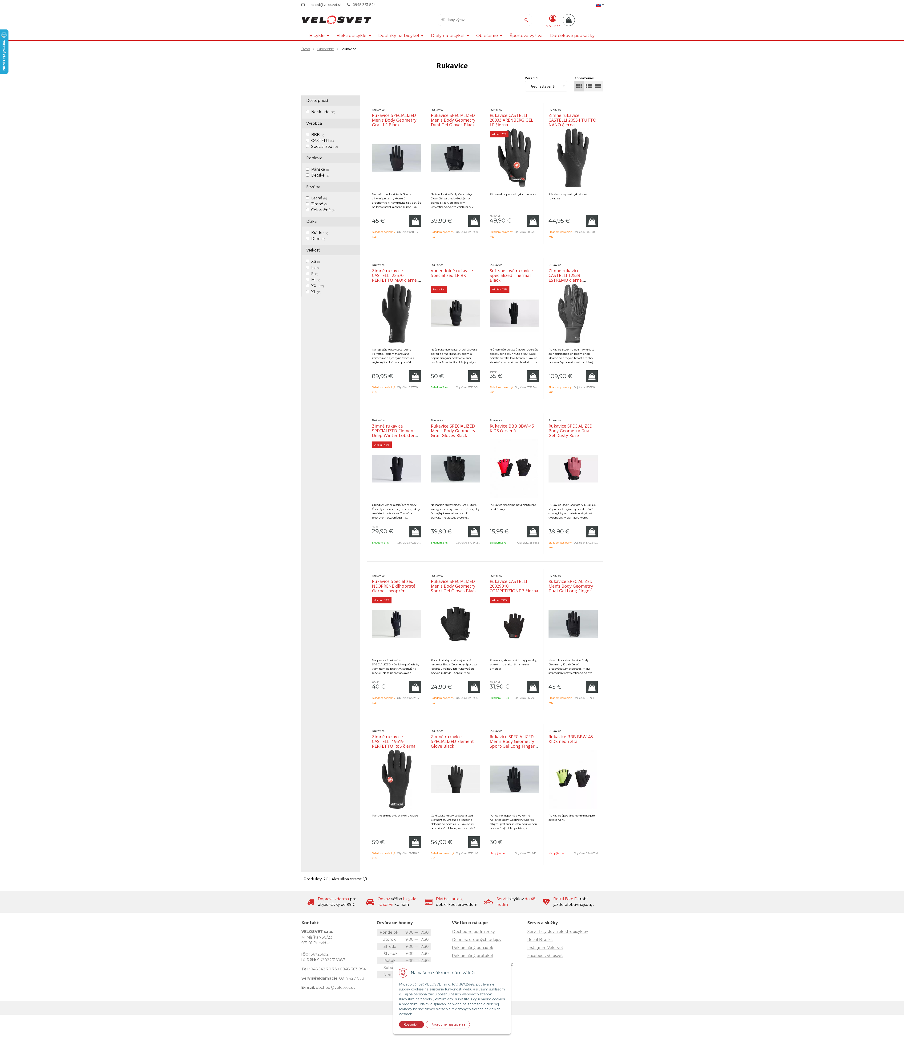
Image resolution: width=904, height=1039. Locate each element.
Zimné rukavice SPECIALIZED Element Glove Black (452, 741)
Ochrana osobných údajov (476, 939)
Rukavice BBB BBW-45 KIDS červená (512, 428)
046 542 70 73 (324, 969)
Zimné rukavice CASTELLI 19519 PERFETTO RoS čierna (394, 741)
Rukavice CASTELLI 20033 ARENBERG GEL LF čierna (511, 120)
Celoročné (323, 210)
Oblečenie (325, 49)
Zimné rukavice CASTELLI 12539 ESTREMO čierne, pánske (566, 278)
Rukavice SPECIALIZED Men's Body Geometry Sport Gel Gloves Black (454, 586)
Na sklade (323, 112)
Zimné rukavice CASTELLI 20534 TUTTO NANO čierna (572, 120)
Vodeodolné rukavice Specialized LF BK (452, 273)
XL (316, 292)
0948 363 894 (364, 5)
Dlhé (318, 238)
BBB (317, 134)
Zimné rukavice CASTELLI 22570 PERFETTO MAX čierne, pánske (395, 278)
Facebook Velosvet (545, 955)
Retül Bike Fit (540, 939)
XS (315, 261)
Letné (319, 198)
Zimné (319, 204)
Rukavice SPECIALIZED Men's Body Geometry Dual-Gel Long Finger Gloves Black (571, 588)
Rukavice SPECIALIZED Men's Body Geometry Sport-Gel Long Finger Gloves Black (512, 744)
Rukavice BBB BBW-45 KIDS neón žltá (571, 739)
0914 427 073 (351, 978)
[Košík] (569, 20)
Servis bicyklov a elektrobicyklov (557, 931)
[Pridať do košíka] (415, 221)
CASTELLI (322, 140)
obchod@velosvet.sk (324, 5)
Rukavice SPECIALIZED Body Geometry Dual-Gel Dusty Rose (571, 430)
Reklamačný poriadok (472, 947)
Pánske (320, 169)
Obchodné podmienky (473, 931)
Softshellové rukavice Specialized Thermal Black (511, 275)
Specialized (324, 146)
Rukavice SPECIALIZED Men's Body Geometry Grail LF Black (394, 120)
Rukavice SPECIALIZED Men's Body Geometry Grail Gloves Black (453, 430)
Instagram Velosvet (545, 947)
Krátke (319, 233)
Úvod (305, 49)
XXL (317, 286)
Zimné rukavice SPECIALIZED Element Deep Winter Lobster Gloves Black (393, 433)
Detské (320, 175)
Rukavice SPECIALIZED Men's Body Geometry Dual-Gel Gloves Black (453, 120)
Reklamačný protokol (472, 955)
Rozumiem (412, 1024)
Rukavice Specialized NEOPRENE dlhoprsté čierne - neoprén (393, 586)
